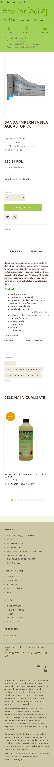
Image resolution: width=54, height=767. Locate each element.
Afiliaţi (11, 614)
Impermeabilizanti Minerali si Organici (23, 44)
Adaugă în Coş (23, 207)
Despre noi (12, 540)
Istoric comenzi (15, 588)
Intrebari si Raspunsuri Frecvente (24, 551)
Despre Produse (15, 543)
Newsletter (13, 622)
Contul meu (13, 580)
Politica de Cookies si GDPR (21, 559)
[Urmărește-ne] (38, 667)
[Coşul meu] (14, 2)
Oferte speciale (15, 618)
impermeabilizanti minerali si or (23, 375)
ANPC (7, 656)
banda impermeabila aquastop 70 (24, 369)
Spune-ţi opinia (22, 179)
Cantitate (8, 192)
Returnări (12, 584)
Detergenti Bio (14, 547)
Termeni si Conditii (16, 555)
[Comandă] (20, 2)
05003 (10, 363)
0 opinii (7, 179)
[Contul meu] (2, 2)
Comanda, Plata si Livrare (20, 536)
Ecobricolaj (10, 480)
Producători (14, 606)
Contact (11, 577)
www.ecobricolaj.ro (13, 737)
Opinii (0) (36, 251)
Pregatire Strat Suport (16, 41)
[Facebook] (46, 667)
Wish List (11, 592)
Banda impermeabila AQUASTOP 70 (22, 47)
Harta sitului (14, 563)
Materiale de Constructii (20, 38)
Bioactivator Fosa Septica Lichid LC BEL (25, 475)
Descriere (15, 251)
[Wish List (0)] (8, 2)
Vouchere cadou (15, 610)
